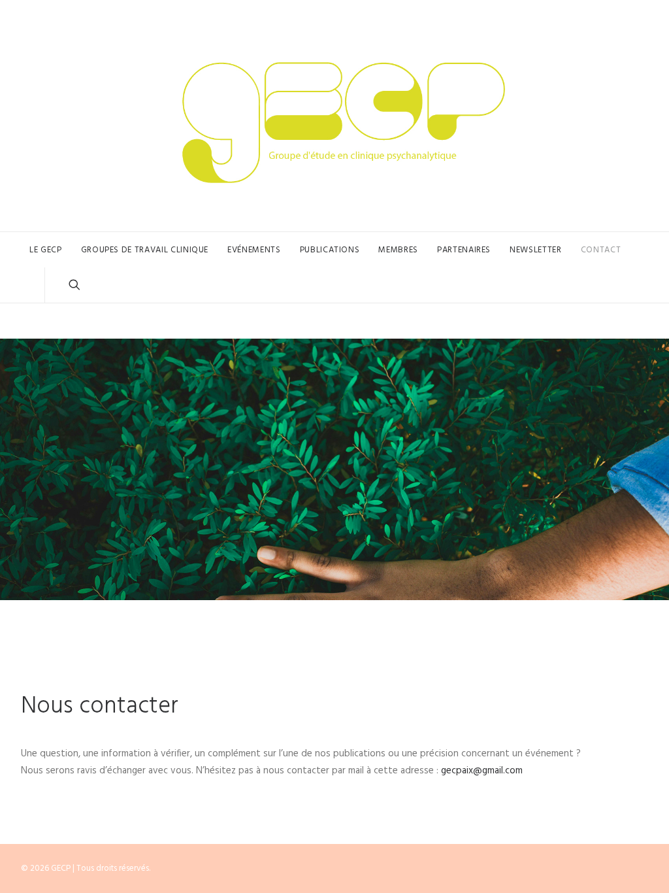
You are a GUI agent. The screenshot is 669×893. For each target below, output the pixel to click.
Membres (398, 250)
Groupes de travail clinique (145, 250)
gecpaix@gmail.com (482, 771)
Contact (601, 250)
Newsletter (536, 250)
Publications (330, 250)
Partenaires (464, 250)
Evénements (254, 250)
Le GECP (45, 250)
